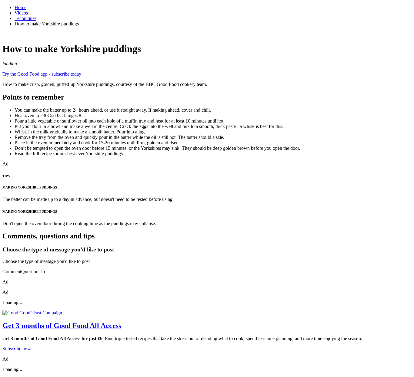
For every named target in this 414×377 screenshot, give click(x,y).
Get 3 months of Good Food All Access (61, 325)
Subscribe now (16, 348)
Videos (21, 12)
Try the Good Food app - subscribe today (41, 74)
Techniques (25, 18)
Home (20, 7)
